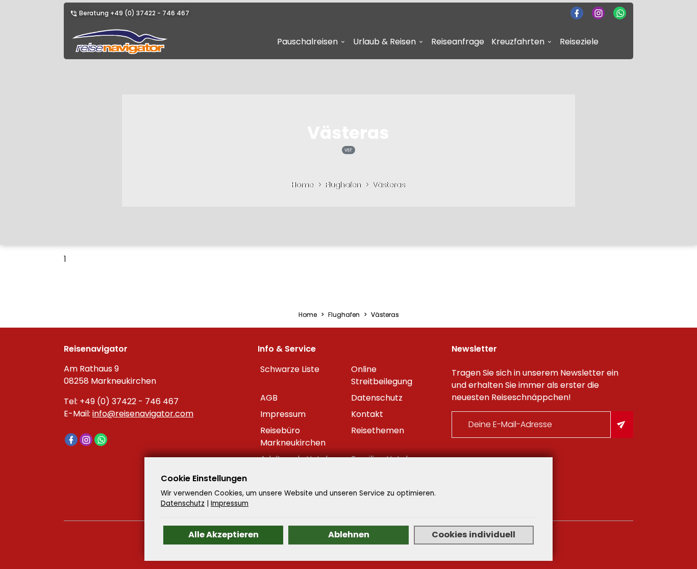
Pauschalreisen (307, 41)
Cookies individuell (473, 534)
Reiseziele (579, 41)
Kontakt (367, 414)
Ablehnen (348, 534)
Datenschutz (377, 398)
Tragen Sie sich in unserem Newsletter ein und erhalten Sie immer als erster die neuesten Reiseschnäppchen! (535, 385)
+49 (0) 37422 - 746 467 (149, 13)
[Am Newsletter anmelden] (622, 424)
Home (302, 185)
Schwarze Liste (289, 369)
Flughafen (343, 185)
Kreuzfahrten (517, 41)
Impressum (283, 414)
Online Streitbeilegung (381, 375)
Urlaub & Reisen (384, 41)
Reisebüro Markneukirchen (293, 437)
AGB (269, 398)
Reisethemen (377, 430)
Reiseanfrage (457, 41)
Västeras (388, 185)
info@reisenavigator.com (142, 413)
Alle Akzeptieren (223, 534)
